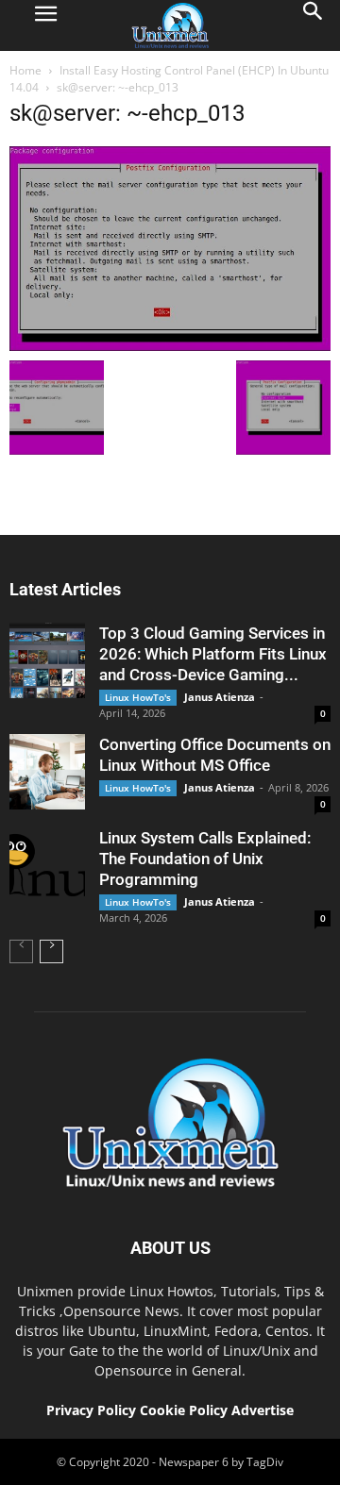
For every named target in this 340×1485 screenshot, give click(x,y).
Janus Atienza (219, 697)
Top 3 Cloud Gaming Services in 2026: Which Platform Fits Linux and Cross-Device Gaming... (213, 654)
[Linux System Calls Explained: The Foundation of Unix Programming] (47, 865)
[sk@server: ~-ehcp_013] (170, 346)
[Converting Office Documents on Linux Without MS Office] (47, 771)
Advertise (262, 1410)
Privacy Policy (91, 1410)
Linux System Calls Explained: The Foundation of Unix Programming (205, 858)
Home (25, 70)
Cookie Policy (185, 1410)
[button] (313, 25)
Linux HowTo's (138, 697)
